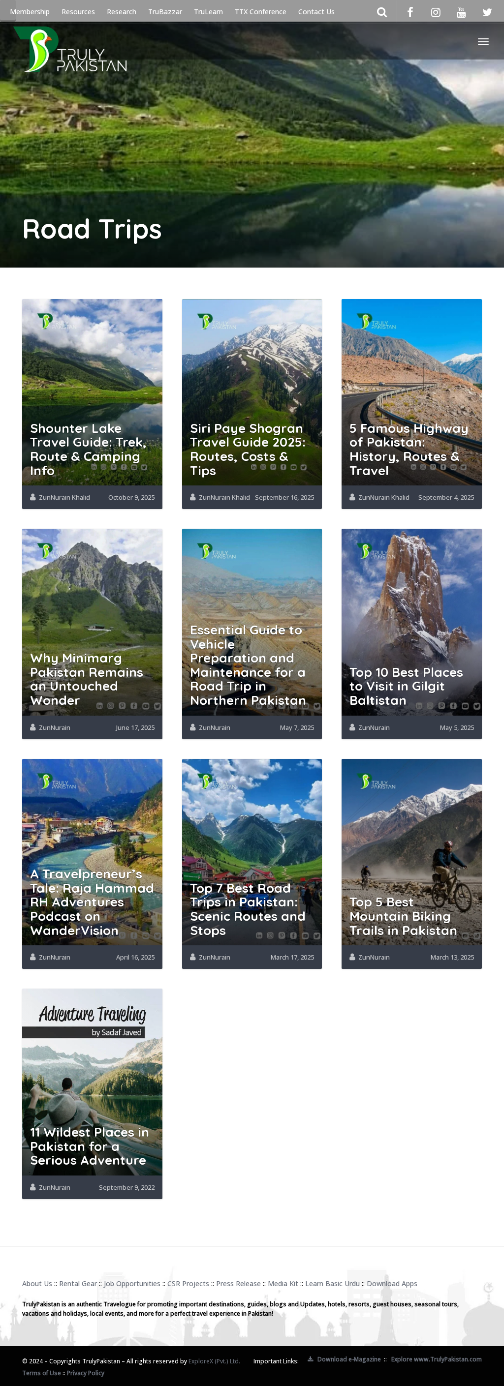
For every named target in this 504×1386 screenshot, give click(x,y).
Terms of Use (41, 1373)
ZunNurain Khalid (64, 497)
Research (121, 11)
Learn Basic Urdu (332, 1283)
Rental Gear (78, 1283)
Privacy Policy (85, 1373)
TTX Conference (260, 11)
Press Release (238, 1283)
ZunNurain (54, 727)
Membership (30, 11)
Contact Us (316, 11)
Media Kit (283, 1283)
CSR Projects (188, 1283)
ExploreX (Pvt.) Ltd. (214, 1361)
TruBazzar (165, 11)
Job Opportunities (132, 1283)
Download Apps (392, 1283)
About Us (37, 1283)
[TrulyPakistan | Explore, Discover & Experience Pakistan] (69, 42)
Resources (78, 11)
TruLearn (208, 11)
